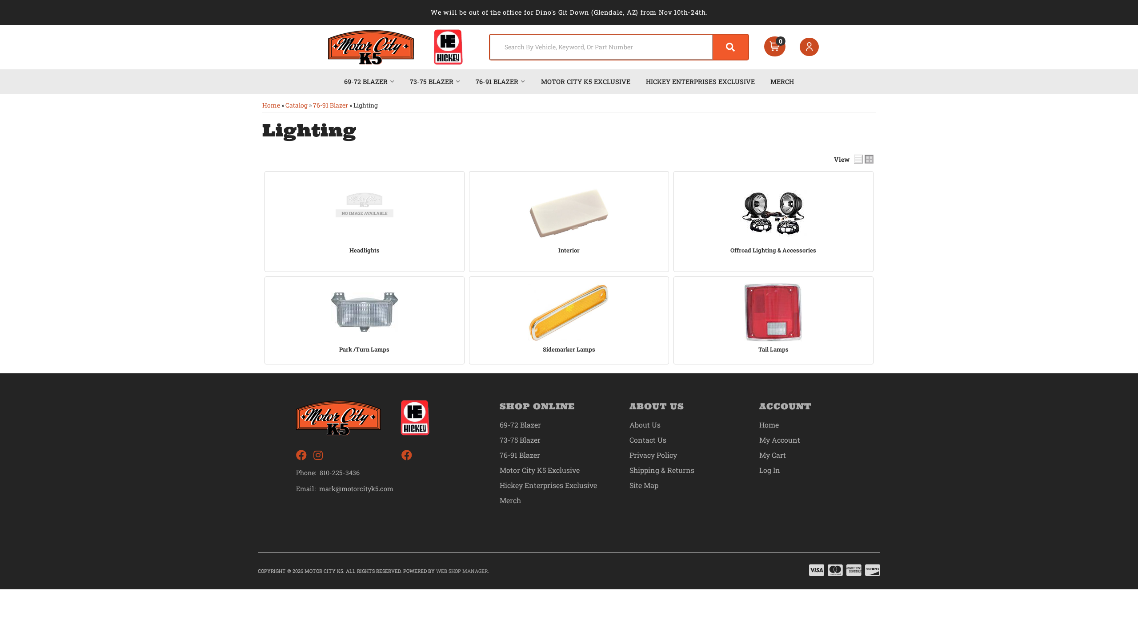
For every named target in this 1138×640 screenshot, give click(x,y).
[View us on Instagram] (318, 455)
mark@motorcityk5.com (356, 489)
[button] (619, 47)
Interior (569, 250)
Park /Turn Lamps (364, 349)
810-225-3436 (340, 472)
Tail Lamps (773, 349)
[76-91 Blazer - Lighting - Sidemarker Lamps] (569, 312)
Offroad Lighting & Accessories (773, 250)
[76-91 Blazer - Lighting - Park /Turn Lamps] (364, 312)
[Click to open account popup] (809, 47)
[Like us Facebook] (301, 455)
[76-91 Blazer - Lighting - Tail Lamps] (773, 312)
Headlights (364, 250)
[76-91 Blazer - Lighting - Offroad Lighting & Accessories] (773, 213)
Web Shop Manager (462, 571)
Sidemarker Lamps (569, 349)
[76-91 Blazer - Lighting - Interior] (569, 213)
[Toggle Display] (864, 159)
